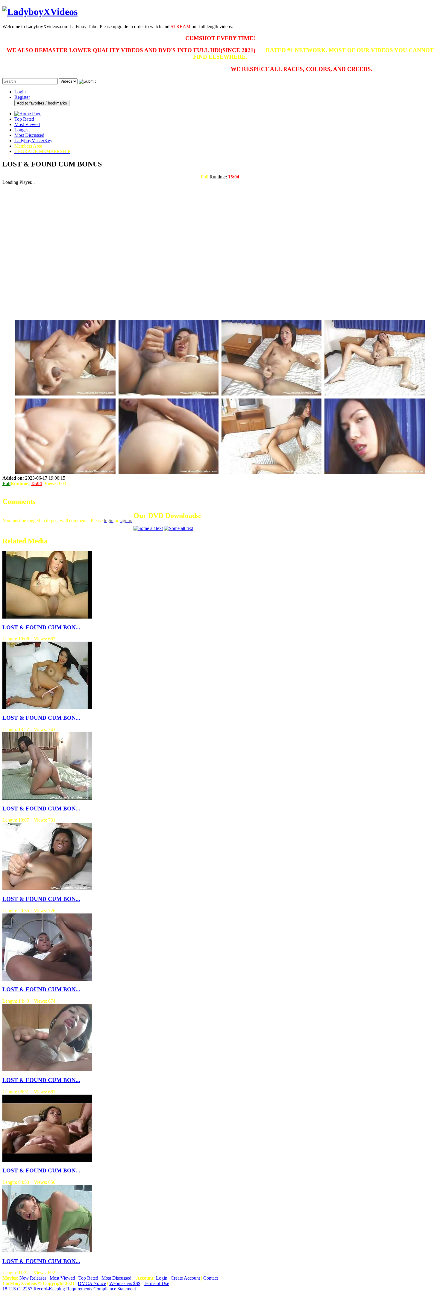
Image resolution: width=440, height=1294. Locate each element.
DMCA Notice (92, 1283)
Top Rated (24, 119)
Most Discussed (29, 135)
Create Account (185, 1278)
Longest (22, 129)
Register (22, 97)
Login (20, 91)
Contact (210, 1278)
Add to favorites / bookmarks (42, 103)
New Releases (32, 1278)
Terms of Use (156, 1283)
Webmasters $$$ (124, 1283)
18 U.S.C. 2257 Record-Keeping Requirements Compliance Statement (69, 1288)
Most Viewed (27, 124)
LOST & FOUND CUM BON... (41, 627)
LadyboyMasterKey (33, 140)
